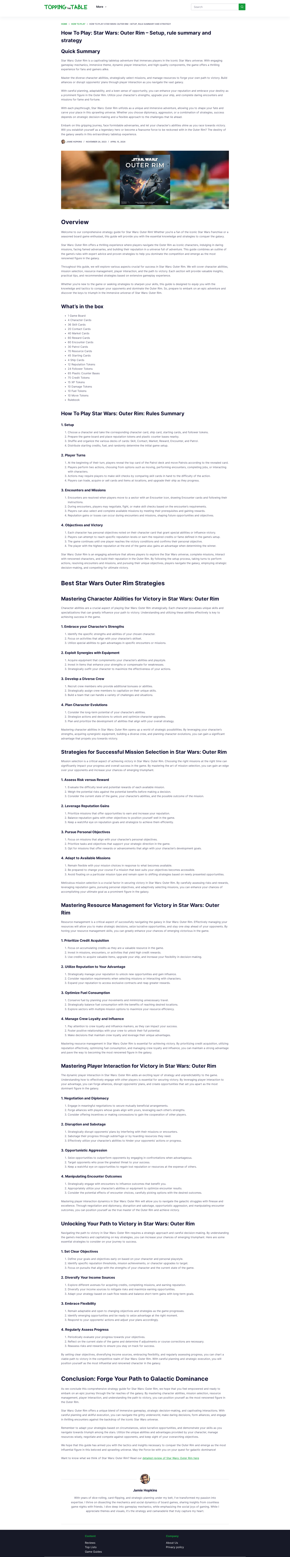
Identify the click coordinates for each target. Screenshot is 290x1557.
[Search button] (242, 7)
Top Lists (90, 1547)
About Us (172, 1542)
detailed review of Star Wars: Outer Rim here (170, 1458)
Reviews (90, 1542)
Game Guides (93, 1551)
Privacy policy (175, 1547)
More (99, 6)
